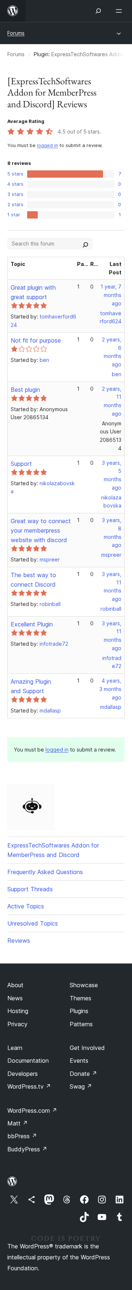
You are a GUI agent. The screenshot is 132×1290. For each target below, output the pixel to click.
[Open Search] (98, 11)
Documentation (28, 1060)
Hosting (17, 1011)
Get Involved (87, 1047)
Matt (17, 1123)
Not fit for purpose (36, 340)
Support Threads (30, 889)
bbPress (22, 1136)
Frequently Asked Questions (45, 872)
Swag (81, 1086)
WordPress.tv (29, 1086)
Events (79, 1060)
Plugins (79, 1011)
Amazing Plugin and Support (31, 686)
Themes (80, 998)
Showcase (84, 985)
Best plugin (25, 389)
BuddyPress (27, 1149)
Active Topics (25, 906)
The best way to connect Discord (33, 579)
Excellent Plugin (32, 624)
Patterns (81, 1024)
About (15, 985)
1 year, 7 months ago (110, 294)
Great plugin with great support (33, 292)
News (15, 998)
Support (21, 463)
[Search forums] (85, 244)
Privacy (17, 1024)
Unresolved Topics (32, 923)
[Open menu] (120, 11)
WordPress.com (32, 1110)
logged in (47, 145)
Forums (16, 33)
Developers (22, 1073)
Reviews (18, 940)
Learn (14, 1047)
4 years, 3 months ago (110, 688)
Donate (83, 1073)
